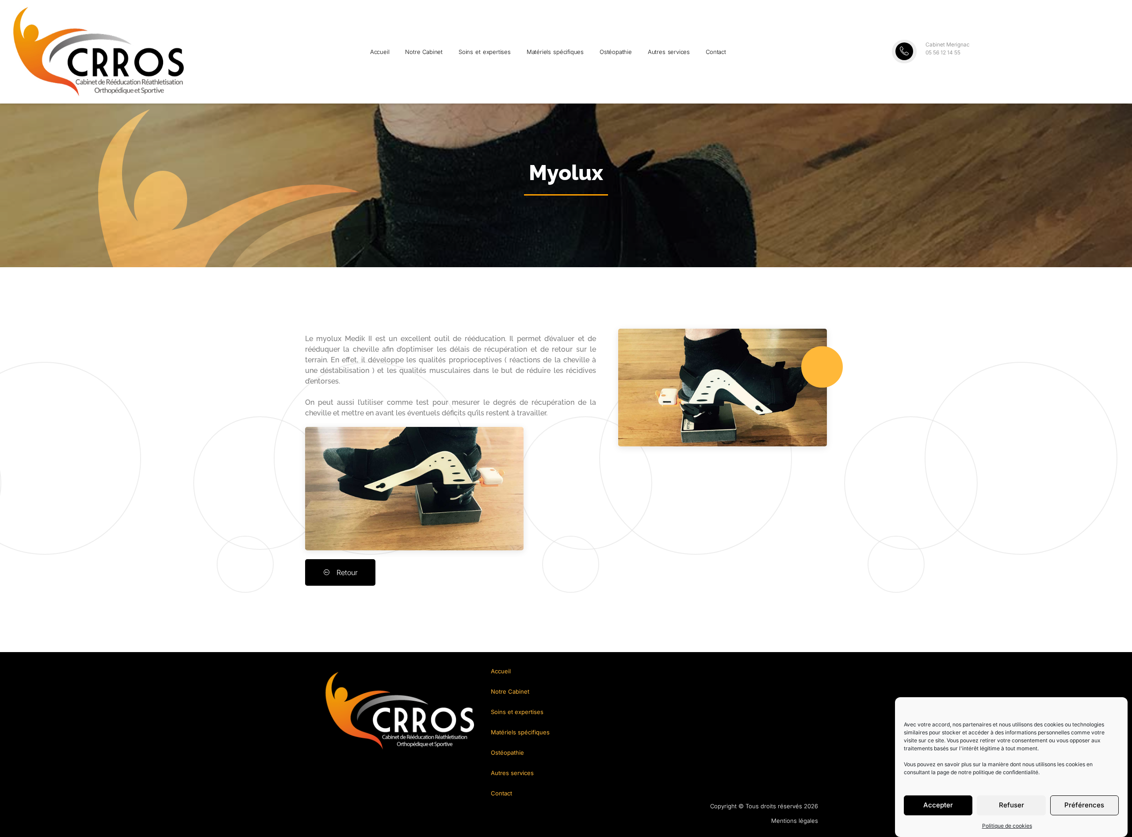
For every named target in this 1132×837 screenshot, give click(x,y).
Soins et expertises (485, 51)
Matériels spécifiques (555, 51)
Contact (716, 51)
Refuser (1011, 805)
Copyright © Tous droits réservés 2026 (764, 806)
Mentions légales (794, 820)
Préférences (1084, 805)
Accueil (380, 51)
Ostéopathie (616, 51)
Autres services (669, 51)
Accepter (938, 805)
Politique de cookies (1007, 825)
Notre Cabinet (424, 51)
